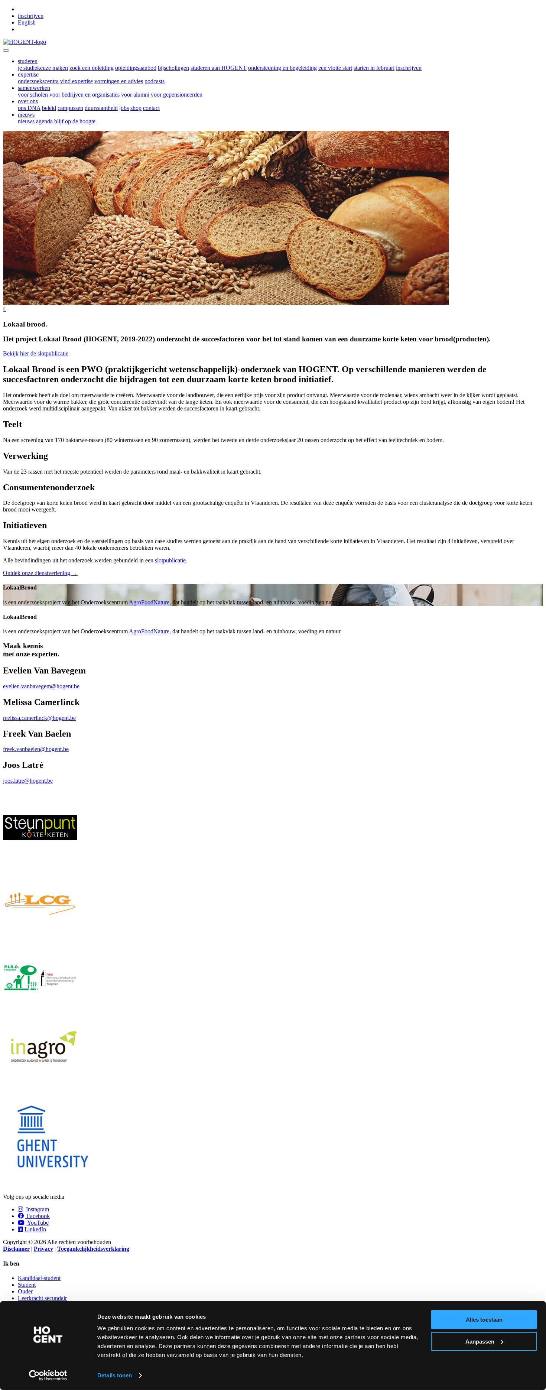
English (27, 22)
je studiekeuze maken (43, 68)
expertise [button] (28, 74)
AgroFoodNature (149, 602)
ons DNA (29, 108)
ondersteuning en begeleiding (282, 68)
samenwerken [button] (34, 88)
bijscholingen (173, 68)
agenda (44, 121)
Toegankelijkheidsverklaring (93, 1249)
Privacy (43, 1249)
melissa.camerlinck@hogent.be (39, 718)
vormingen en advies (118, 81)
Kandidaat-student (39, 1278)
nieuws (26, 121)
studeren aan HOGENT (219, 68)
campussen (70, 108)
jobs (124, 108)
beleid (49, 108)
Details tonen (114, 1375)
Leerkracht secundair (42, 1298)
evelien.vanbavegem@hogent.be (41, 686)
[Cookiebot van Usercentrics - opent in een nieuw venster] (48, 1375)
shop (136, 108)
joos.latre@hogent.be (28, 780)
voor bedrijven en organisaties (84, 94)
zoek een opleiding (91, 68)
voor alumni (135, 94)
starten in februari (374, 68)
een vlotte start (335, 68)
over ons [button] (28, 101)
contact (151, 108)
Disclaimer (16, 1249)
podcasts (154, 81)
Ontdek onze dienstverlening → (40, 573)
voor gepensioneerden (176, 94)
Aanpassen (479, 1341)
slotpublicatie (170, 560)
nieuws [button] (26, 114)
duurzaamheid (101, 108)
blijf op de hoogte (74, 121)
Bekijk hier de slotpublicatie (35, 353)
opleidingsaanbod (135, 68)
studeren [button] (28, 61)
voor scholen (33, 94)
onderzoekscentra (38, 81)
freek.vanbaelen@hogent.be (36, 749)
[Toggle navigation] (6, 50)
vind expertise (76, 81)
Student (27, 1285)
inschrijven (30, 16)
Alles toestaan (484, 1319)
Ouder (25, 1291)
